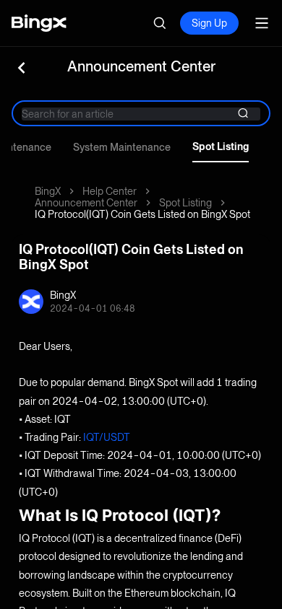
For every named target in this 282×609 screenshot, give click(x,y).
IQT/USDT (106, 437)
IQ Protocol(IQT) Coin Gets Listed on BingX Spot (142, 214)
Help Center (109, 191)
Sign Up (209, 23)
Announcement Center (86, 203)
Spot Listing (220, 146)
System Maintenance (122, 147)
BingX (48, 191)
